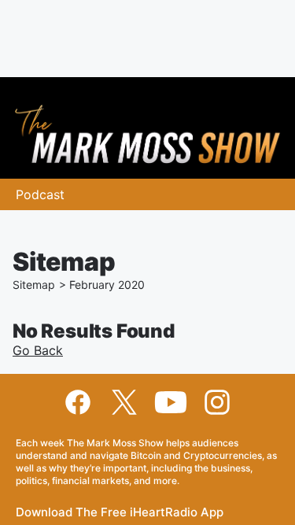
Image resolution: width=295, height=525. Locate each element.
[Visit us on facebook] (77, 402)
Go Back (38, 350)
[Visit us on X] (124, 402)
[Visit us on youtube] (170, 402)
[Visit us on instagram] (217, 402)
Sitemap (34, 284)
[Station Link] (147, 134)
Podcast (40, 194)
